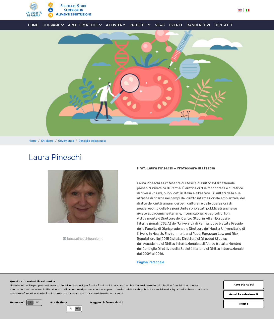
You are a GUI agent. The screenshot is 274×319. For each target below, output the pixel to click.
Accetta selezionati (243, 294)
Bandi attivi (198, 25)
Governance (66, 141)
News (160, 25)
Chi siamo (52, 25)
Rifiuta (243, 303)
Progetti (139, 25)
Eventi (175, 25)
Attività (114, 25)
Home (33, 25)
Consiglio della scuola (92, 141)
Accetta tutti (244, 284)
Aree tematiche (83, 25)
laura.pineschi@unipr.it (84, 239)
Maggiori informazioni (106, 302)
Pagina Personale (150, 262)
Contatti (223, 25)
